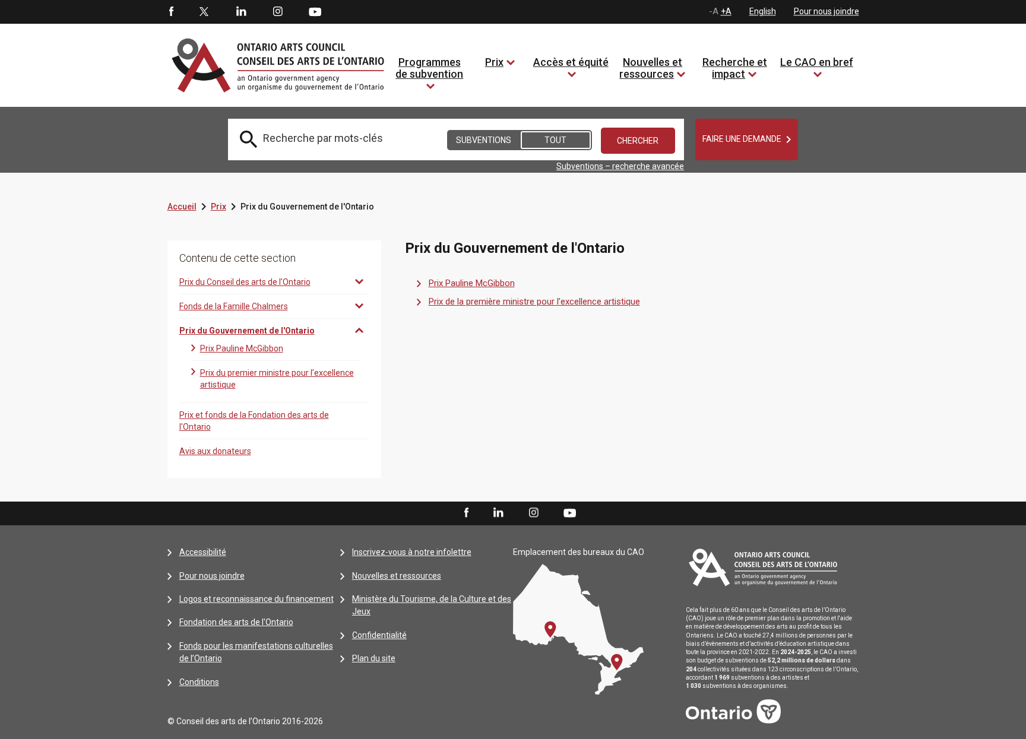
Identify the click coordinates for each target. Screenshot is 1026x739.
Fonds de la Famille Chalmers (233, 306)
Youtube (315, 11)
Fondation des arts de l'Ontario (236, 622)
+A (726, 11)
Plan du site (373, 658)
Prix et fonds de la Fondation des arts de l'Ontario (254, 421)
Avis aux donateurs (215, 451)
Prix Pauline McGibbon (241, 348)
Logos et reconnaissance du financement (256, 599)
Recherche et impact (734, 68)
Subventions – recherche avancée (620, 166)
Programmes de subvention (429, 68)
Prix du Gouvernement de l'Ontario (247, 330)
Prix (494, 62)
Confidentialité (379, 635)
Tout (555, 140)
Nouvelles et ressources (650, 68)
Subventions (483, 140)
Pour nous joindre (826, 11)
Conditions (199, 682)
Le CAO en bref (816, 62)
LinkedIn (241, 12)
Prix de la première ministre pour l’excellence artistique (534, 301)
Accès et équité (571, 62)
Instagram (278, 12)
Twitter (204, 12)
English (762, 11)
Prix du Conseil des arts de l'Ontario (245, 282)
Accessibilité (202, 552)
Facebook (170, 12)
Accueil (182, 206)
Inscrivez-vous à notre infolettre (411, 552)
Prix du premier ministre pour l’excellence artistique (277, 378)
